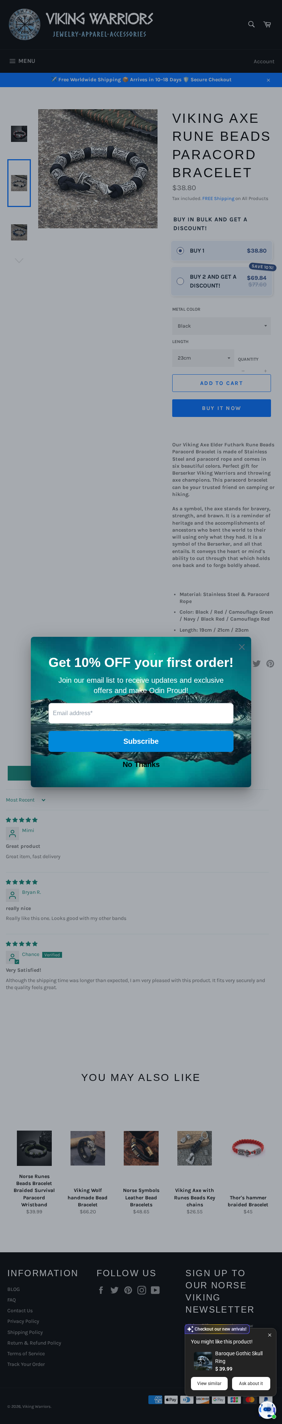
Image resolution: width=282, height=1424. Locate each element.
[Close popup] (269, 1335)
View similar (209, 1383)
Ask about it (251, 1383)
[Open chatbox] (267, 1410)
